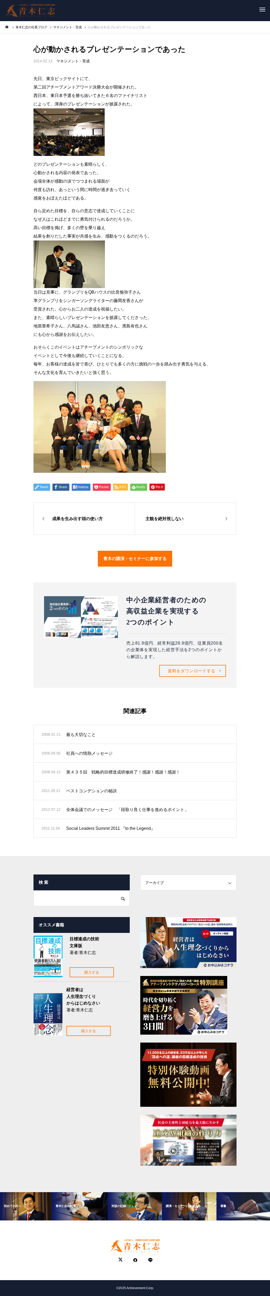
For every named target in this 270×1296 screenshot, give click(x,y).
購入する (91, 972)
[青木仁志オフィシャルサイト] (30, 9)
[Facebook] (135, 1260)
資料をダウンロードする (191, 671)
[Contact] (150, 1260)
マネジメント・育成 (73, 61)
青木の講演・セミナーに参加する (135, 558)
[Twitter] (120, 1260)
